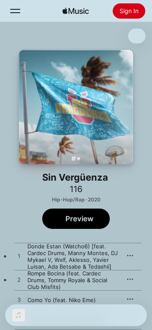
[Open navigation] (15, 11)
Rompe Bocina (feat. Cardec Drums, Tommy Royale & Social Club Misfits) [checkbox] (67, 280)
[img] (75, 11)
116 (76, 189)
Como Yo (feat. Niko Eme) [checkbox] (61, 300)
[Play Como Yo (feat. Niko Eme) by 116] (19, 300)
